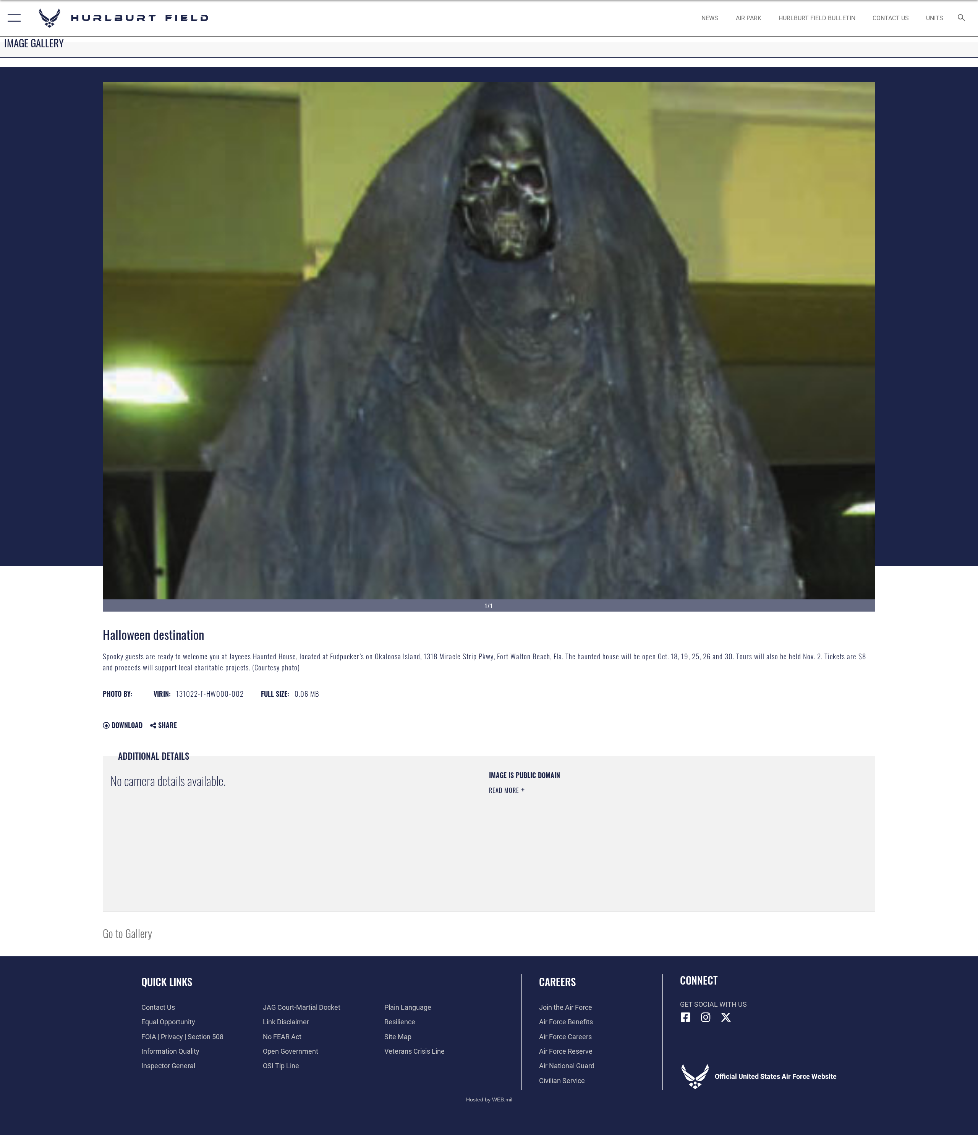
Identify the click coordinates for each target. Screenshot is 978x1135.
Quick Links (166, 981)
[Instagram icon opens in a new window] (705, 1017)
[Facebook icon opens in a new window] (685, 1017)
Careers (557, 981)
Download (126, 725)
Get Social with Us (713, 1004)
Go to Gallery (127, 933)
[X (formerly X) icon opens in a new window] (726, 1017)
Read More (505, 790)
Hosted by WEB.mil (489, 1099)
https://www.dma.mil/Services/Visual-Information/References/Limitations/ (578, 828)
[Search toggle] (962, 18)
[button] (12, 18)
